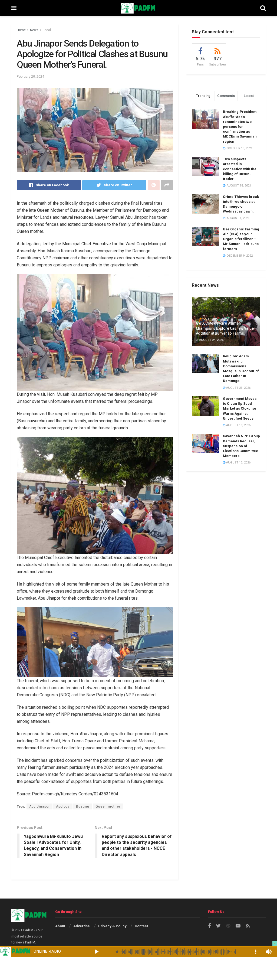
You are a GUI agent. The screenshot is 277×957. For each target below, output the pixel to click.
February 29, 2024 (30, 76)
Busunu (82, 806)
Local (47, 30)
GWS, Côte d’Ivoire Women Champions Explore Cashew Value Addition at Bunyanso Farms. (225, 328)
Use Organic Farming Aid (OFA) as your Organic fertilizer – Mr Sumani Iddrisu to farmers (241, 239)
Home (21, 30)
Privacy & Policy (112, 926)
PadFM (28, 930)
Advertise (81, 926)
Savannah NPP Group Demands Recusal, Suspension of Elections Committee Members (241, 446)
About (60, 926)
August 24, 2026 (210, 340)
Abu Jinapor (39, 806)
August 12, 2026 (237, 462)
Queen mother (107, 806)
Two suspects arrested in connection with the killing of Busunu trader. (239, 169)
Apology (63, 806)
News (34, 30)
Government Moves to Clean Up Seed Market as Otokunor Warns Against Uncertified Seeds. (239, 408)
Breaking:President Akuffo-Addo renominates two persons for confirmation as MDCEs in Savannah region (240, 126)
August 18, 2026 (237, 425)
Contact (141, 926)
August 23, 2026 (237, 388)
